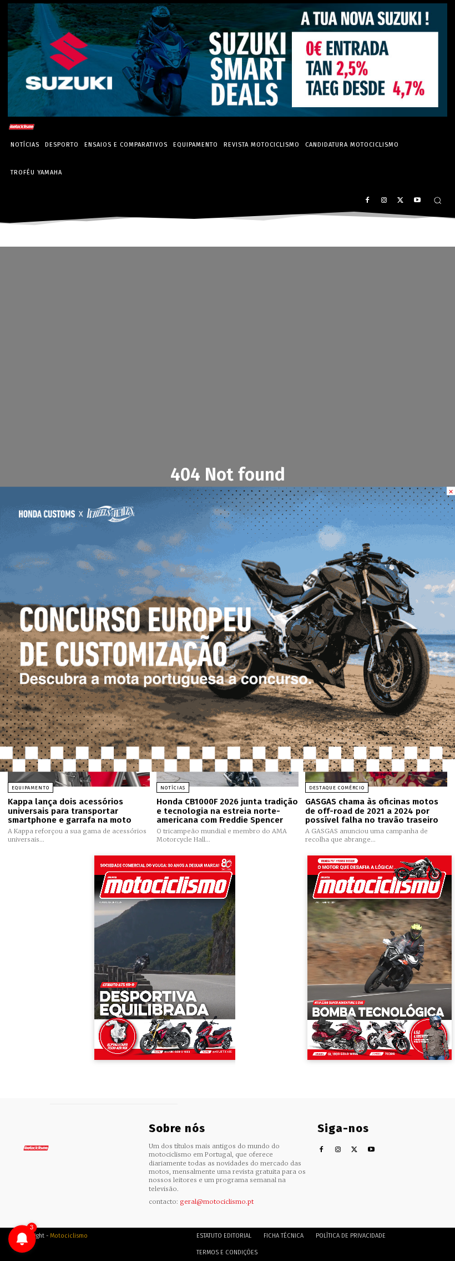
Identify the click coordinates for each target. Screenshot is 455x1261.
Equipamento (30, 787)
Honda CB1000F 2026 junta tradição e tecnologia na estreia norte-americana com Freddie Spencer (227, 811)
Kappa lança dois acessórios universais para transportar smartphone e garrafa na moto (70, 811)
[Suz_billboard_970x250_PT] (227, 113)
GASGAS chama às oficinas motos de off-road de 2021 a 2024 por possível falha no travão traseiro (371, 811)
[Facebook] (367, 201)
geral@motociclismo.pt (217, 1201)
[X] (400, 201)
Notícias (172, 787)
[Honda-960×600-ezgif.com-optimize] (227, 768)
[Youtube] (417, 201)
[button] (437, 200)
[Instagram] (384, 201)
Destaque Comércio (337, 787)
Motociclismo (69, 1235)
